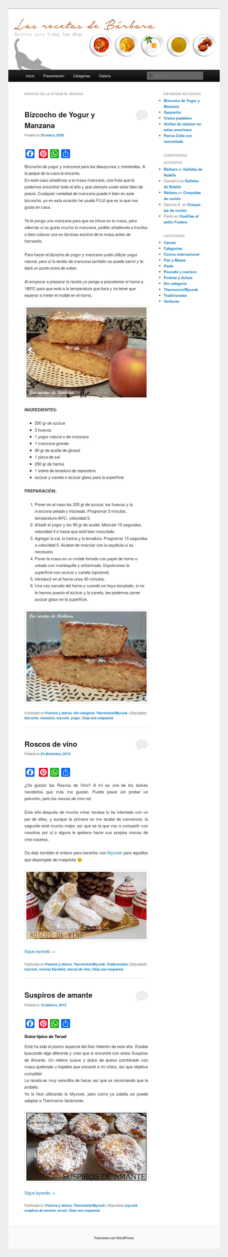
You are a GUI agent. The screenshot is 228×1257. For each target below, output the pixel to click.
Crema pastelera (178, 118)
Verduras (171, 301)
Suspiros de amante (58, 995)
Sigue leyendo (39, 951)
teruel (62, 1210)
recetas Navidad (52, 969)
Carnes (170, 242)
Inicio (30, 75)
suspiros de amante (40, 1210)
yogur (75, 717)
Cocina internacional (181, 254)
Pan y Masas (174, 260)
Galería (105, 75)
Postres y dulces (58, 712)
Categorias (81, 75)
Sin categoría (84, 712)
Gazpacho (172, 112)
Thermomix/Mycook (112, 712)
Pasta (168, 265)
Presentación (53, 75)
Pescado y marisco (180, 271)
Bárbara (170, 169)
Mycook (114, 852)
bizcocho (31, 717)
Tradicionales (117, 964)
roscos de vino (78, 969)
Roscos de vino (50, 744)
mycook (62, 717)
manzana (47, 717)
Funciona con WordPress (114, 1237)
